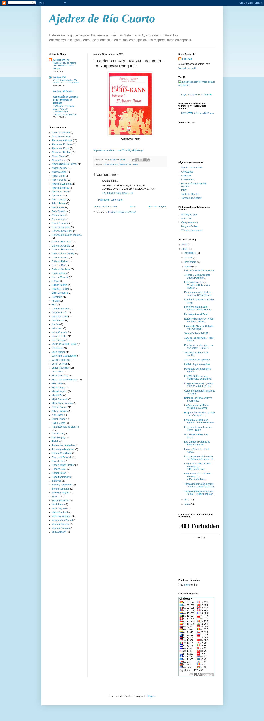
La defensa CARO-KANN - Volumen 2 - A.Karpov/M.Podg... (198, 466)
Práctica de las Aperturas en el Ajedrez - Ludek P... (199, 346)
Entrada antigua (157, 206)
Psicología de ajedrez (63, 449)
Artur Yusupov (59, 199)
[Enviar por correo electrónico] (134, 160)
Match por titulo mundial (64, 379)
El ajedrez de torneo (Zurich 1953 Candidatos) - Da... (198, 385)
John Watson (59, 352)
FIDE (184, 190)
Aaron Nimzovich (61, 132)
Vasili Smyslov (59, 508)
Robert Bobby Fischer (63, 465)
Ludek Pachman (60, 367)
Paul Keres (57, 433)
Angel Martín (58, 175)
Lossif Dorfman (60, 363)
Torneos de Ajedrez (191, 198)
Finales (56, 300)
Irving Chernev (59, 332)
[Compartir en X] (141, 160)
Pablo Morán (58, 423)
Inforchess (57, 328)
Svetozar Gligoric (61, 492)
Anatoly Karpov (189, 214)
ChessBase (187, 171)
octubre (189, 257)
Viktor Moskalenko (61, 516)
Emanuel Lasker (60, 289)
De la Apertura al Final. (196, 314)
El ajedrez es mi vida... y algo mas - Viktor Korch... (199, 414)
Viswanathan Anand (62, 520)
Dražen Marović (60, 277)
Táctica (55, 496)
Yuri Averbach (59, 532)
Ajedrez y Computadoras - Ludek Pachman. (198, 276)
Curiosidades (59, 219)
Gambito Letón (59, 312)
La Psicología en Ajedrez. (197, 364)
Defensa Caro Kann (128, 164)
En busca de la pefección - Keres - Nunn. (198, 428)
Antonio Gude (59, 180)
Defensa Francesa (61, 241)
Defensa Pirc (58, 265)
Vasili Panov (58, 504)
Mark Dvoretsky (60, 375)
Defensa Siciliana (61, 269)
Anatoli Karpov (111, 164)
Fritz (54, 304)
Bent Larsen (58, 207)
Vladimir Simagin (61, 528)
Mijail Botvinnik (60, 399)
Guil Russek (58, 320)
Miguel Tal (57, 395)
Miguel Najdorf (59, 391)
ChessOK (186, 175)
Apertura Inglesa (60, 187)
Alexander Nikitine (61, 152)
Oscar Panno (59, 419)
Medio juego (58, 387)
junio (187, 504)
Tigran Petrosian (60, 500)
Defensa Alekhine (61, 227)
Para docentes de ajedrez (65, 426)
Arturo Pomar (59, 203)
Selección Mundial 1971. (197, 333)
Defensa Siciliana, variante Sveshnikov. (198, 399)
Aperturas (57, 195)
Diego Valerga (59, 273)
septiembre (191, 262)
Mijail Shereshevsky (62, 403)
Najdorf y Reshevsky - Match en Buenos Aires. (199, 320)
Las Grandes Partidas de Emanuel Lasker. (197, 443)
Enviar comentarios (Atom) (122, 212)
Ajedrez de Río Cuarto (102, 18)
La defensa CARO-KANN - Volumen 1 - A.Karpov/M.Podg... (198, 476)
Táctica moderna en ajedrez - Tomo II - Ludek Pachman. (199, 485)
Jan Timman (58, 340)
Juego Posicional (61, 360)
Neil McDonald (59, 407)
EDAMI (55, 281)
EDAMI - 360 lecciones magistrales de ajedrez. (198, 377)
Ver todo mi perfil (187, 68)
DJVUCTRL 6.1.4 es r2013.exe (197, 113)
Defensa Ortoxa (60, 257)
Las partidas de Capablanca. (199, 270)
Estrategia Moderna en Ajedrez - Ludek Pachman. (199, 421)
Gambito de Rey (60, 308)
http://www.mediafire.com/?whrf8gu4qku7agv (118, 150)
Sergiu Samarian (61, 488)
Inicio (133, 206)
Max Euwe (57, 383)
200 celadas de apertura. (197, 359)
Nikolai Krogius (60, 411)
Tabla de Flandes (190, 194)
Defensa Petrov (60, 261)
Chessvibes (187, 179)
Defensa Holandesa (62, 249)
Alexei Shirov (59, 156)
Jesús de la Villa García (64, 344)
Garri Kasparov (60, 316)
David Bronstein (60, 223)
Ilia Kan (56, 324)
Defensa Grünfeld (61, 245)
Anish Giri (186, 218)
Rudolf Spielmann (61, 477)
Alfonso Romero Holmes (64, 164)
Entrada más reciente (105, 206)
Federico (187, 59)
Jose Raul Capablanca (64, 356)
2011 (185, 249)
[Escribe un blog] (137, 160)
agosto (188, 266)
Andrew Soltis (59, 172)
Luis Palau (57, 371)
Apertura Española (62, 183)
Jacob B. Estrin (59, 336)
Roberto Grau (59, 469)
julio (187, 499)
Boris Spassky (59, 211)
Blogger (151, 696)
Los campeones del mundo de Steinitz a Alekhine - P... (199, 458)
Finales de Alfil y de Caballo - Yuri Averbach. (199, 327)
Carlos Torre (58, 215)
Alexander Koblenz (62, 144)
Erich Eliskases (60, 293)
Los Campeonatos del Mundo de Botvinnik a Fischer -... (197, 285)
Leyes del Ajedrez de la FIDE (196, 94)
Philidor (56, 441)
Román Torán (59, 473)
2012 (185, 244)
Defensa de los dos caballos (67, 235)
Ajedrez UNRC (61, 60)
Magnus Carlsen (190, 226)
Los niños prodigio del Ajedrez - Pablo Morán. (197, 308)
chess (187, 584)
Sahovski (56, 481)
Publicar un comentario (110, 199)
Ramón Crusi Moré (62, 453)
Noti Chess (57, 415)
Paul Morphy (58, 437)
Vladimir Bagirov (60, 524)
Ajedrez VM (59, 77)
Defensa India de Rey (63, 253)
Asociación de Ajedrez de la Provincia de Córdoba (65, 99)
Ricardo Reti (58, 461)
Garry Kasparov (189, 222)
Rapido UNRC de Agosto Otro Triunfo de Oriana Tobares (64, 66)
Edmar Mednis (59, 285)
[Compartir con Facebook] (145, 160)
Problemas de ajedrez (63, 445)
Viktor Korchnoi (60, 512)
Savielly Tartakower (62, 484)
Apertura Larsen (60, 191)
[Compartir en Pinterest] (148, 160)
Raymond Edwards (62, 457)
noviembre (190, 253)
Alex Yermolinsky (61, 136)
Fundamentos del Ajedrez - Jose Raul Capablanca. (198, 293)
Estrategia (57, 297)
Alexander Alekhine (62, 140)
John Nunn (57, 348)
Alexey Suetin (59, 160)
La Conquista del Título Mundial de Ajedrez (196, 406)
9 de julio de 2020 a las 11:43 (117, 193)
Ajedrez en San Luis (192, 167)
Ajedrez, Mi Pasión (63, 91)
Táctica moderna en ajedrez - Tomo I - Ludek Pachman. (199, 492)
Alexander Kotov (60, 148)
